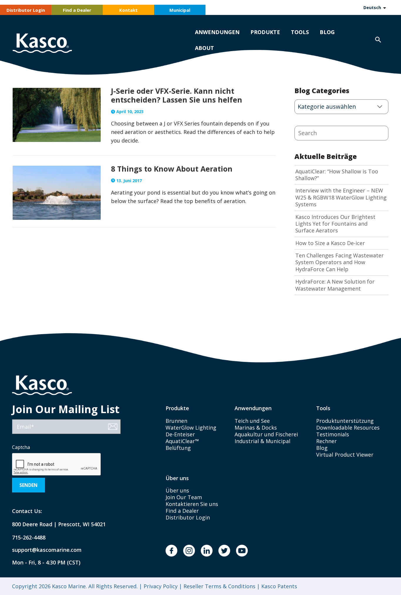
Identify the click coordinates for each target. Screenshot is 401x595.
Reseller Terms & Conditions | (221, 586)
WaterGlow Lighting (191, 427)
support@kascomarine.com (42, 550)
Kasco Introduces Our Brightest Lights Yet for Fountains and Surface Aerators (335, 224)
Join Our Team (184, 497)
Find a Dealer (77, 10)
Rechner (326, 441)
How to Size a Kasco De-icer (330, 243)
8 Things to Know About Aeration (171, 169)
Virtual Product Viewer (344, 454)
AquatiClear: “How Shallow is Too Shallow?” (336, 175)
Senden (28, 485)
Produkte (265, 32)
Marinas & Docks (256, 427)
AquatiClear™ (182, 441)
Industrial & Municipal (262, 441)
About (204, 47)
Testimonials (332, 434)
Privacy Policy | (162, 586)
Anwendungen (217, 32)
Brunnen (176, 420)
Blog (327, 32)
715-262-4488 (29, 537)
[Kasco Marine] (42, 43)
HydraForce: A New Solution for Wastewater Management (335, 285)
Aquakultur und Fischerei (266, 434)
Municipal (179, 10)
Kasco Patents (278, 586)
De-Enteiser (180, 434)
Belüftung (178, 447)
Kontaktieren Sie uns (192, 503)
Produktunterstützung (345, 420)
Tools (300, 32)
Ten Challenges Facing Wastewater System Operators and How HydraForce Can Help (339, 262)
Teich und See (252, 420)
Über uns (177, 490)
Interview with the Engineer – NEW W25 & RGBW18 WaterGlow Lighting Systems (341, 197)
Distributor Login (25, 10)
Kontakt (128, 10)
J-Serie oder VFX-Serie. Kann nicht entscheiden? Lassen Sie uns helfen (176, 95)
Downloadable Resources (348, 427)
